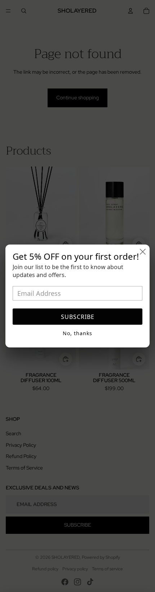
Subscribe (77, 317)
